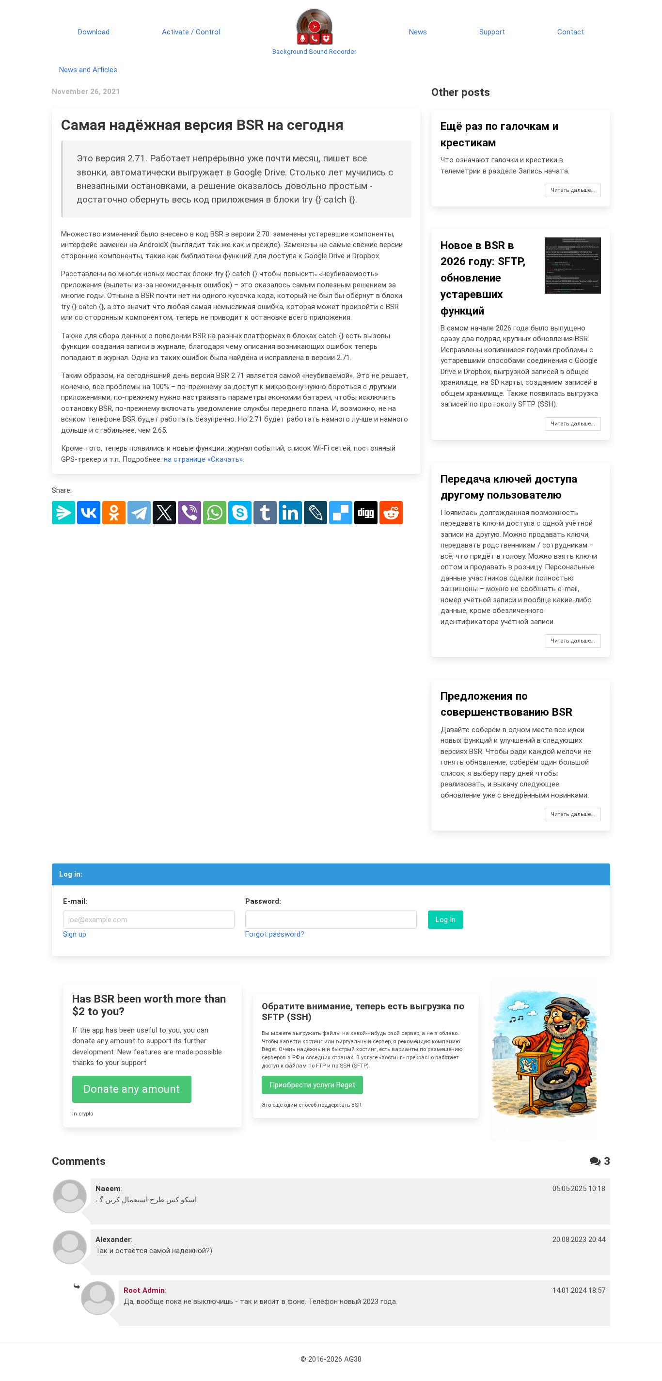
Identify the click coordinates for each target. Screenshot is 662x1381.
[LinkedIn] (290, 512)
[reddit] (391, 512)
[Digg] (366, 512)
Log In (446, 919)
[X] (164, 512)
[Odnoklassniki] (114, 512)
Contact (570, 32)
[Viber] (189, 512)
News (418, 32)
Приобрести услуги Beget (312, 1085)
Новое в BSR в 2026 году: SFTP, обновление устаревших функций (483, 278)
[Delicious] (340, 512)
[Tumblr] (265, 512)
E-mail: (75, 901)
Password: (263, 901)
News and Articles (88, 69)
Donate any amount (131, 1089)
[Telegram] (139, 512)
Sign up (74, 934)
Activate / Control (191, 32)
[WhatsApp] (214, 512)
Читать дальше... (573, 190)
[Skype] (240, 512)
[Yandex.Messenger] (63, 512)
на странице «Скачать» (203, 459)
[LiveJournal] (315, 512)
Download (94, 32)
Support (492, 32)
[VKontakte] (88, 512)
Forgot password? (274, 934)
